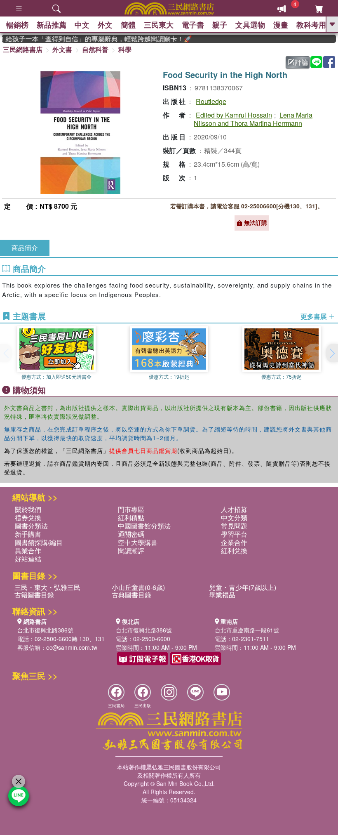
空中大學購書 (137, 542)
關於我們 (28, 509)
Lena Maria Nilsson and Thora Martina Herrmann (253, 118)
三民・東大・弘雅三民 (47, 587)
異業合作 (28, 550)
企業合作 (234, 542)
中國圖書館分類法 (144, 526)
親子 (219, 24)
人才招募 (234, 509)
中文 (82, 24)
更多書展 (314, 316)
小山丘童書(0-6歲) (138, 587)
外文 (105, 24)
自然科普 (95, 49)
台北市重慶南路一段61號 (247, 630)
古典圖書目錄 (131, 594)
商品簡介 (25, 247)
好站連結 (28, 559)
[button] (332, 353)
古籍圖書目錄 (34, 594)
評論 (301, 62)
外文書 (62, 49)
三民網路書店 (22, 49)
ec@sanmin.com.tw (71, 647)
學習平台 (234, 534)
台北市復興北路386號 (45, 630)
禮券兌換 (28, 517)
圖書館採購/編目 (39, 542)
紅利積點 (131, 517)
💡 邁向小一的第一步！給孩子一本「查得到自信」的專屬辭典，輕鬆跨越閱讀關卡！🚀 (91, 39)
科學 (124, 49)
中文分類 (234, 517)
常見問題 (234, 526)
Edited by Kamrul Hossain (234, 115)
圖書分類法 (31, 526)
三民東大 (159, 24)
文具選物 (250, 24)
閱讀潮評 (131, 550)
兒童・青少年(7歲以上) (242, 587)
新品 (51, 24)
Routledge (211, 101)
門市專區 (131, 509)
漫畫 (280, 24)
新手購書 (28, 534)
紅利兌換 (234, 550)
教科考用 (311, 24)
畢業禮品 (222, 594)
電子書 (193, 24)
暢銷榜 (17, 24)
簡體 (128, 24)
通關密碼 (131, 534)
